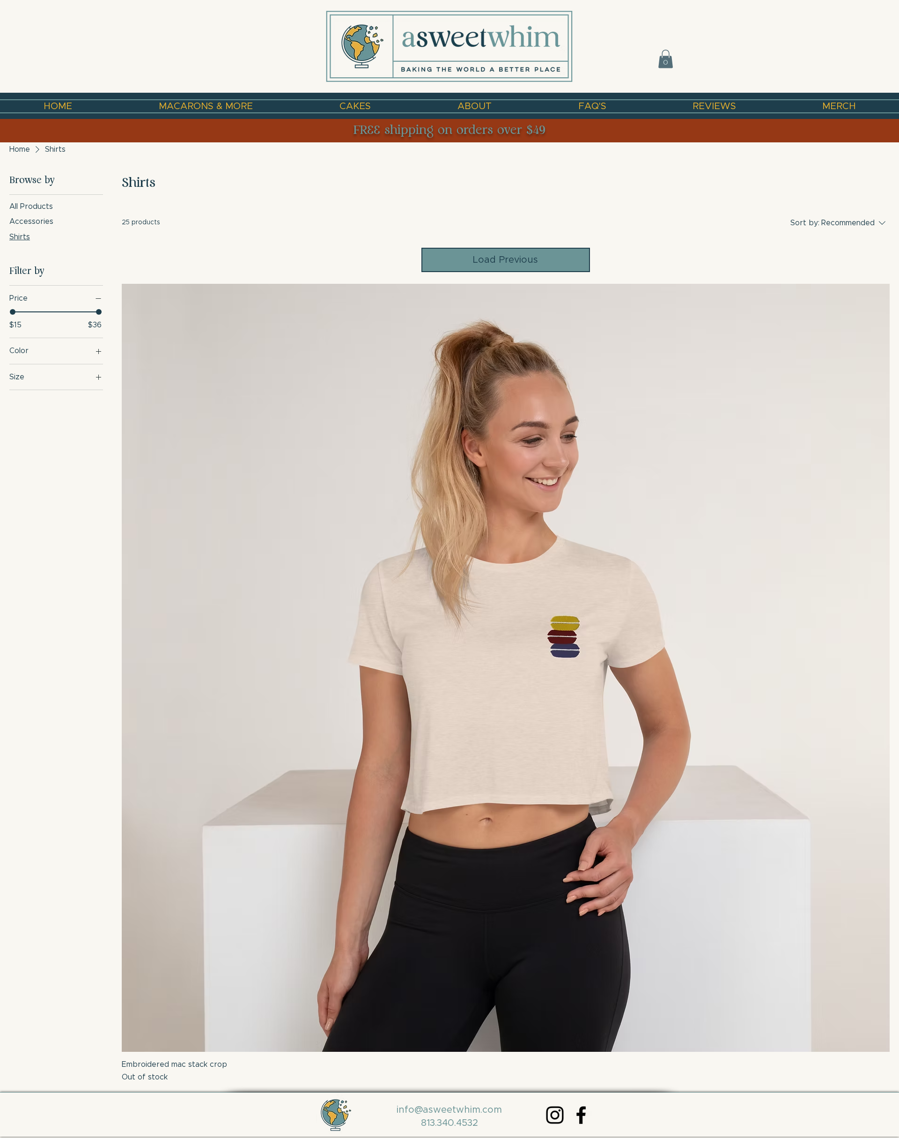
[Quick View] (506, 668)
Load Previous (505, 260)
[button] (665, 59)
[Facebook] (581, 1115)
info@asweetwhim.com (449, 1110)
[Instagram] (555, 1115)
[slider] (12, 312)
